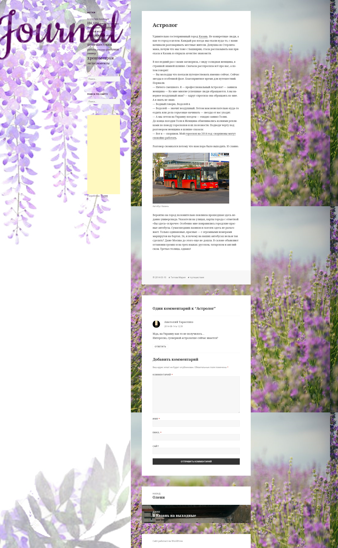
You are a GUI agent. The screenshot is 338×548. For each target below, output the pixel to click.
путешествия (99, 44)
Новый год (104, 23)
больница (114, 23)
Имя (156, 418)
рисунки (112, 49)
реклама (101, 49)
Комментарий (163, 374)
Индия (93, 23)
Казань (203, 36)
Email (157, 432)
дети (108, 27)
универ (91, 53)
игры (100, 31)
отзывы (100, 39)
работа (91, 49)
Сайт (156, 446)
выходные (93, 27)
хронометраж (100, 58)
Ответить (160, 346)
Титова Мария (178, 277)
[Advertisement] (103, 154)
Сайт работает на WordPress (168, 541)
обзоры (110, 35)
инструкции (96, 35)
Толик (104, 195)
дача (103, 27)
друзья (91, 31)
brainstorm (92, 19)
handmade (104, 19)
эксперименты (98, 63)
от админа (91, 40)
